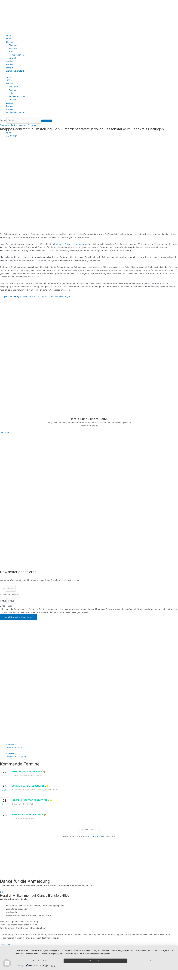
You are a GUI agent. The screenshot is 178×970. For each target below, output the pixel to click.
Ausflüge (13, 48)
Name (3, 588)
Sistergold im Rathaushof (27, 814)
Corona (33, 296)
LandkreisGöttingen (61, 296)
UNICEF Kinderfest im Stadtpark (30, 800)
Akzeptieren (95, 960)
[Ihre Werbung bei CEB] (102, 311)
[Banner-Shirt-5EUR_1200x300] (92, 377)
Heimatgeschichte (17, 55)
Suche (3, 120)
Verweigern (39, 960)
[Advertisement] (78, 859)
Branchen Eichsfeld (15, 71)
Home (8, 35)
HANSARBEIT (98, 836)
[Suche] (46, 121)
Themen (10, 42)
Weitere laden (89, 830)
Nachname (5, 594)
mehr (151, 960)
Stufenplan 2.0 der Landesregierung (71, 244)
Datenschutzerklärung (16, 747)
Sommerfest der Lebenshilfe (29, 785)
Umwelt (12, 58)
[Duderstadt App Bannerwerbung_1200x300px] (92, 404)
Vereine (9, 61)
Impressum (11, 744)
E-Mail (3, 601)
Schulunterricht (45, 296)
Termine (10, 64)
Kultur (11, 51)
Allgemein (13, 45)
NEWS (9, 38)
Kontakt (9, 67)
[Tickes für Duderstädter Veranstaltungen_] (89, 548)
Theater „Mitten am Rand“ (27, 771)
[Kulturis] (89, 455)
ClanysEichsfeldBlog (9, 296)
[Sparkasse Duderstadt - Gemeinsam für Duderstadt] (92, 355)
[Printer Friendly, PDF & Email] (12, 303)
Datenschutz (6, 606)
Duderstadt (24, 296)
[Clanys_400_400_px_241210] (26, 501)
